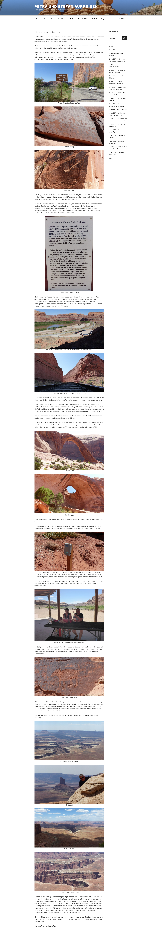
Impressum (111, 19)
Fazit (110, 158)
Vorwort (111, 46)
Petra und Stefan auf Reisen (66, 7)
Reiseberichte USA (57, 19)
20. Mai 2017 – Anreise (116, 50)
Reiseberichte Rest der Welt (78, 19)
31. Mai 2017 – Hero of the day (118, 109)
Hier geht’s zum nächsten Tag (45, 926)
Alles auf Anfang (42, 19)
